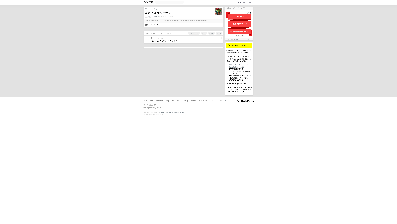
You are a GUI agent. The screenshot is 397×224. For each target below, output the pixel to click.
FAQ (178, 101)
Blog (167, 101)
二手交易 (154, 9)
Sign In (251, 2)
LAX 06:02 (175, 112)
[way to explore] (149, 2)
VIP (204, 33)
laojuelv (236, 39)
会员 (219, 33)
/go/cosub (248, 75)
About (145, 101)
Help (151, 101)
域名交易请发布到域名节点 (237, 67)
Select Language (226, 101)
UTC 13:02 (161, 112)
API (173, 101)
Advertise (159, 101)
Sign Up (245, 2)
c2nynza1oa (195, 33)
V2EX (147, 9)
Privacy (185, 101)
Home (240, 2)
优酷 (212, 33)
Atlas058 (155, 17)
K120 (152, 38)
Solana (193, 101)
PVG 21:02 (168, 112)
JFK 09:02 (181, 112)
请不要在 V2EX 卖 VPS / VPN (238, 65)
